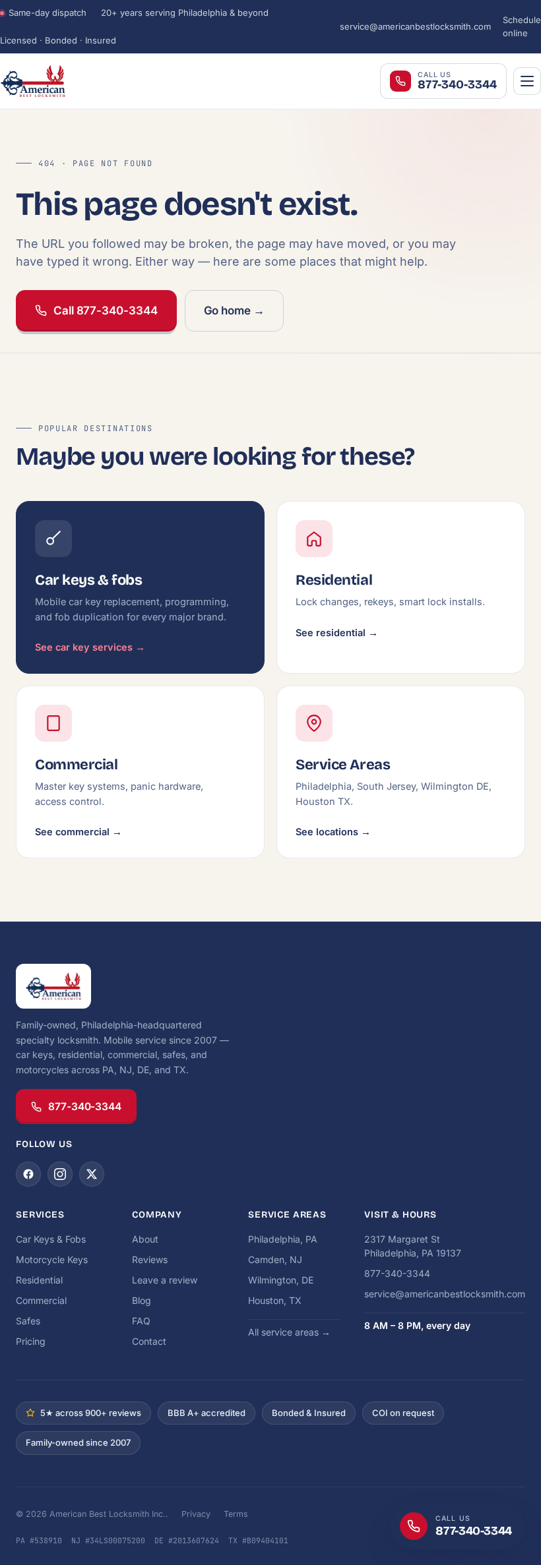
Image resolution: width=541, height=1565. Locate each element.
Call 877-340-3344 (105, 310)
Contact (149, 1341)
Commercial (41, 1300)
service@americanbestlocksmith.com (415, 26)
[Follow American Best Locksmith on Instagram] (60, 1174)
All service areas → (289, 1332)
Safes (28, 1320)
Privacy (195, 1514)
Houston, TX (275, 1300)
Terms (236, 1514)
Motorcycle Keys (52, 1259)
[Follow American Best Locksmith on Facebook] (28, 1174)
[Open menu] (527, 81)
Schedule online (522, 26)
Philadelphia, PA (282, 1239)
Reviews (150, 1259)
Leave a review (164, 1279)
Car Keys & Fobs (51, 1239)
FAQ (141, 1320)
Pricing (31, 1341)
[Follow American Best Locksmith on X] (91, 1174)
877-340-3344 (84, 1106)
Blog (141, 1300)
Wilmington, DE (280, 1279)
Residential (39, 1279)
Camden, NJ (275, 1259)
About (145, 1239)
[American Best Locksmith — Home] (66, 81)
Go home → (234, 310)
